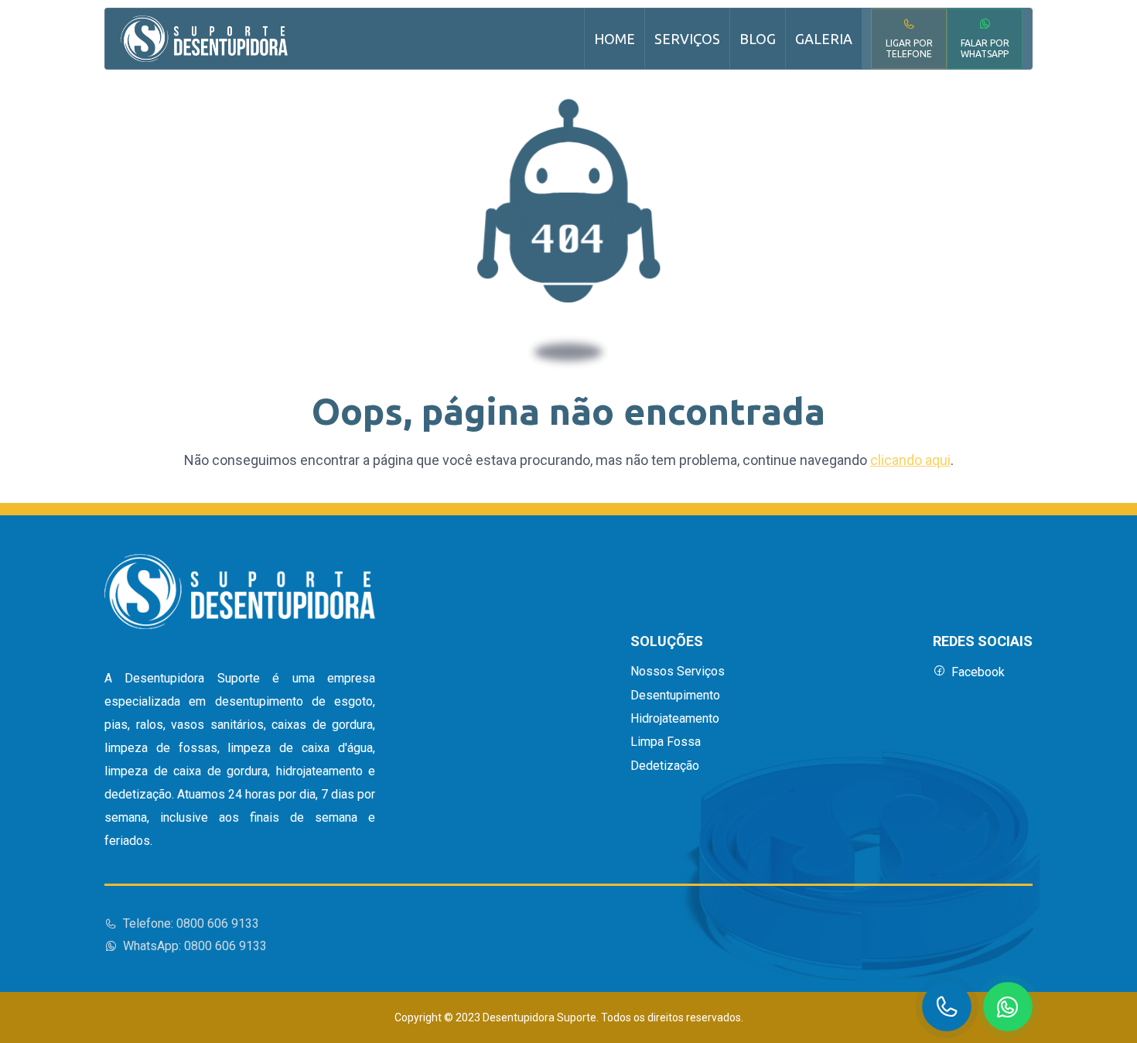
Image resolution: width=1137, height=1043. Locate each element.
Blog (757, 38)
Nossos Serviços (677, 672)
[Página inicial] (204, 38)
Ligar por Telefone (909, 48)
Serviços (687, 38)
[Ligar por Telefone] (946, 1006)
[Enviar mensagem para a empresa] (1008, 1006)
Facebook (978, 672)
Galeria (823, 38)
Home (614, 38)
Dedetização (664, 766)
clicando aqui (910, 460)
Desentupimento (675, 696)
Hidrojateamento (674, 719)
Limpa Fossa (665, 742)
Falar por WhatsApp (985, 48)
